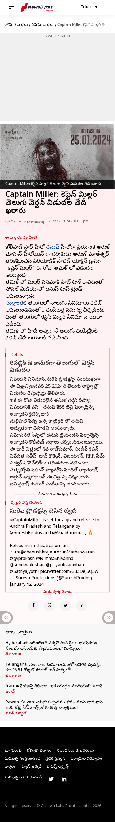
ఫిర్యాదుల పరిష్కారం (86, 759)
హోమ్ (9, 25)
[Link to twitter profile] (51, 779)
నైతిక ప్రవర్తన (55, 759)
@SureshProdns (26, 533)
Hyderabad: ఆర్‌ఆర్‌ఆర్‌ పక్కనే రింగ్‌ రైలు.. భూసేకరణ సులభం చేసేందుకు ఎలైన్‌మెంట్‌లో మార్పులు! (51, 646)
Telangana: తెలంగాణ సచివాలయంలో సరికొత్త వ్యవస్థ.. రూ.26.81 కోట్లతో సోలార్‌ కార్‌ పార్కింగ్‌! (53, 667)
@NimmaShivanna (54, 559)
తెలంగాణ (13, 654)
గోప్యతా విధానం (39, 750)
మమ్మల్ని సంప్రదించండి (22, 759)
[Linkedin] (81, 606)
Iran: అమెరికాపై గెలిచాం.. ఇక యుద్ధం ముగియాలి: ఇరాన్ (53, 686)
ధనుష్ (52, 247)
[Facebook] (33, 606)
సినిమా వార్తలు (43, 25)
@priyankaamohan (65, 566)
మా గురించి (13, 750)
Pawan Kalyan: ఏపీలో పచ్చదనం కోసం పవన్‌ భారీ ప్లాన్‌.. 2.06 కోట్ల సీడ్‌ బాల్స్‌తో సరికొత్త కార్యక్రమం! (54, 705)
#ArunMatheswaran (74, 553)
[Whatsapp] (49, 606)
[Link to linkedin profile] (63, 779)
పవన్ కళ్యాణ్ (15, 713)
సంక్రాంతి (14, 303)
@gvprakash (22, 559)
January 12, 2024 (27, 585)
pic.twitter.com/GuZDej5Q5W (69, 572)
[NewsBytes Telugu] (37, 7)
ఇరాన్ (10, 692)
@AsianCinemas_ (69, 533)
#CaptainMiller (25, 520)
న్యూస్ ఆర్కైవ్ (31, 767)
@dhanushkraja (36, 553)
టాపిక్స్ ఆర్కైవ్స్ (58, 767)
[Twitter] (65, 606)
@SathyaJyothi (24, 572)
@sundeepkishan (27, 566)
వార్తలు (22, 25)
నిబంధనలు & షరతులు (75, 750)
